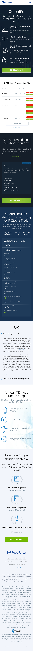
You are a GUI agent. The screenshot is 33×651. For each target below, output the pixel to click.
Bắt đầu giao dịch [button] (16, 70)
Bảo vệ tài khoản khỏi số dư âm (18, 420)
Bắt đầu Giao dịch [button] (16, 200)
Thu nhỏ (5, 374)
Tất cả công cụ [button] (16, 127)
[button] (7, 2)
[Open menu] (30, 2)
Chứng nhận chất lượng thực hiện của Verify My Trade (20, 439)
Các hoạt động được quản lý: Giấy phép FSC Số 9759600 (19, 410)
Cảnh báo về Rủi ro (24, 561)
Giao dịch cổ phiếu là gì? (11, 334)
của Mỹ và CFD (21, 349)
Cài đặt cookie (11, 564)
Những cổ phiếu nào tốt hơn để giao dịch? (16, 378)
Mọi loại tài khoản (16, 156)
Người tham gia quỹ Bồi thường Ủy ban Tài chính (19, 429)
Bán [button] (29, 92)
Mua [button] (29, 94)
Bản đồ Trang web (21, 564)
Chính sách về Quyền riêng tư (11, 561)
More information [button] (16, 539)
